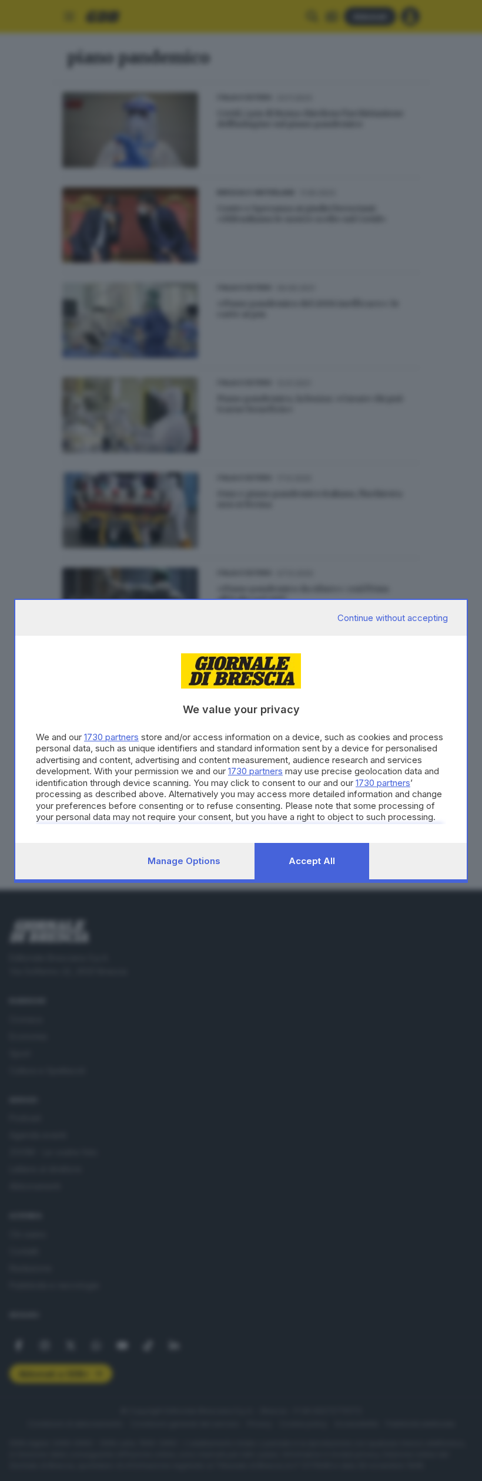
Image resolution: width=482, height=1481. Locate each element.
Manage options (184, 860)
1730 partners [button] (111, 737)
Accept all (312, 860)
